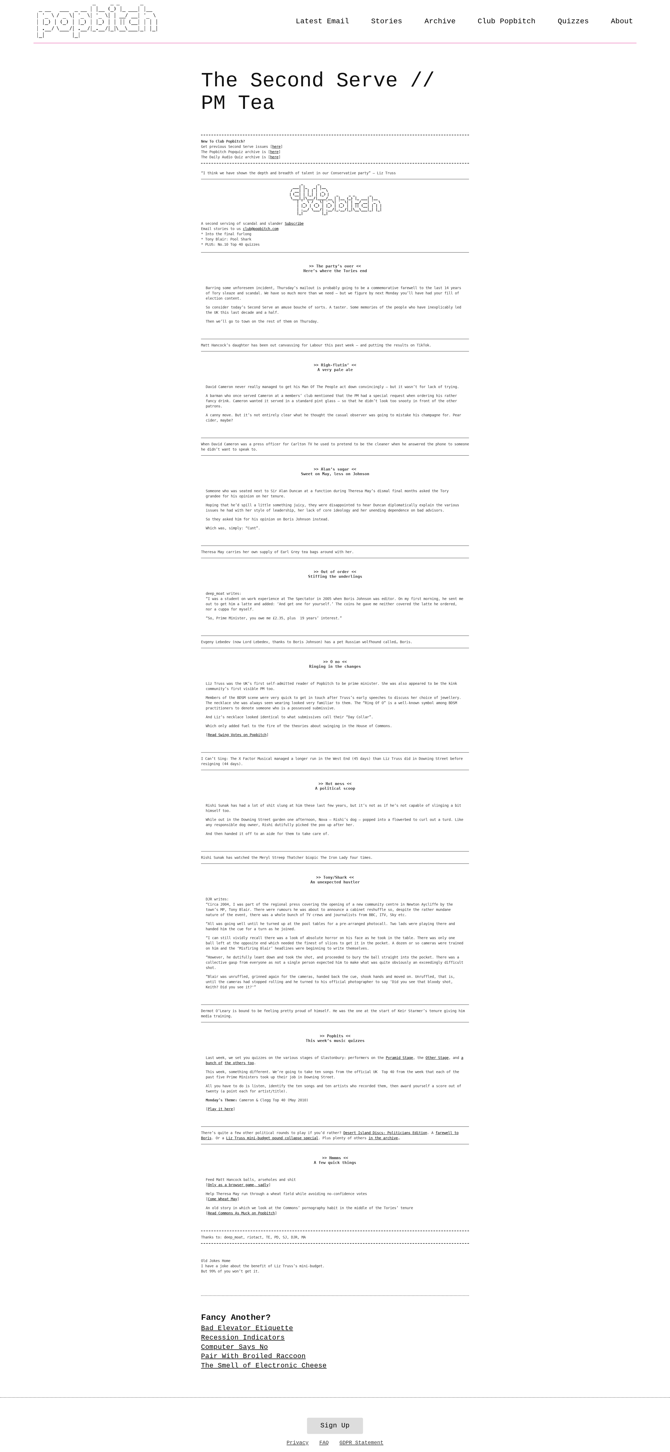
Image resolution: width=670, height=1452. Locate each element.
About (622, 21)
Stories (386, 21)
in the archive (383, 1138)
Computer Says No (234, 1347)
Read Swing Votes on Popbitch (237, 735)
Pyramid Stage (399, 1058)
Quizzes (573, 21)
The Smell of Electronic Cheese (264, 1366)
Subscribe (294, 223)
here (276, 146)
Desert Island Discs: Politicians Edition (385, 1133)
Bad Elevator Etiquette (247, 1328)
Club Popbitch (506, 21)
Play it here (220, 1109)
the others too (239, 1063)
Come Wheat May (222, 1199)
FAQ (324, 1443)
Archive (440, 21)
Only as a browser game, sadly (238, 1185)
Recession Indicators (243, 1338)
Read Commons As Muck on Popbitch (241, 1213)
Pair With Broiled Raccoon (253, 1356)
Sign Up (335, 1425)
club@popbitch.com (260, 229)
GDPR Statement (361, 1443)
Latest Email (322, 21)
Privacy (298, 1443)
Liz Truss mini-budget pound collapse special (272, 1138)
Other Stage (437, 1058)
